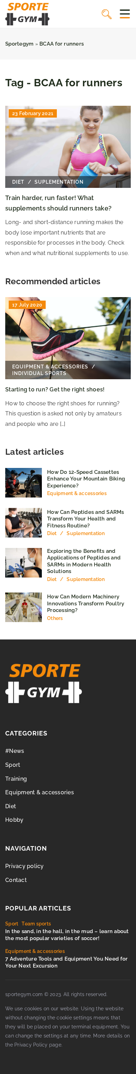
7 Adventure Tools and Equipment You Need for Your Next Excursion (66, 962)
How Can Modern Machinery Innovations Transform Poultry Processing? (85, 603)
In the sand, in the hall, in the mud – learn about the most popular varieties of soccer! (67, 934)
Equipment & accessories (39, 792)
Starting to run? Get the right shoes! (55, 389)
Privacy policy (24, 866)
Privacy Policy (31, 1045)
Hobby (14, 820)
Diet (10, 806)
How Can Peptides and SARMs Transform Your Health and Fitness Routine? (85, 519)
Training (16, 778)
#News (14, 751)
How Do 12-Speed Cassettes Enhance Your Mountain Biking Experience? (86, 479)
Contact (16, 880)
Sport (12, 765)
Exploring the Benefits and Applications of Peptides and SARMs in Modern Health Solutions (84, 561)
